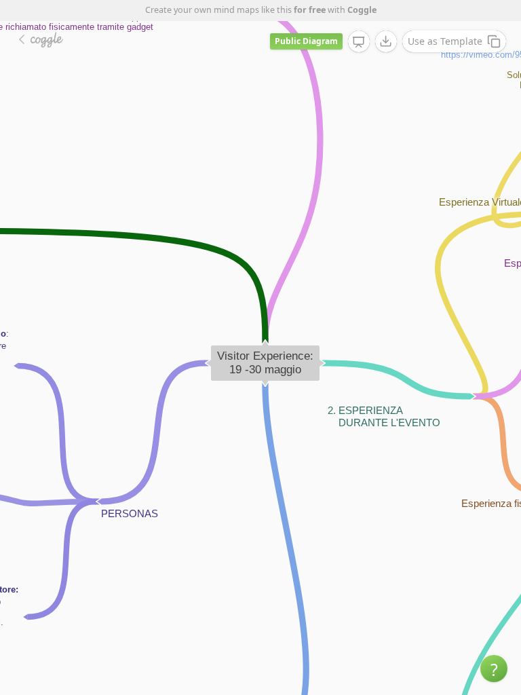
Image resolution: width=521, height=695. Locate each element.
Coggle (362, 10)
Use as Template (445, 41)
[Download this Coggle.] (386, 41)
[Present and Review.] (359, 42)
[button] (493, 668)
